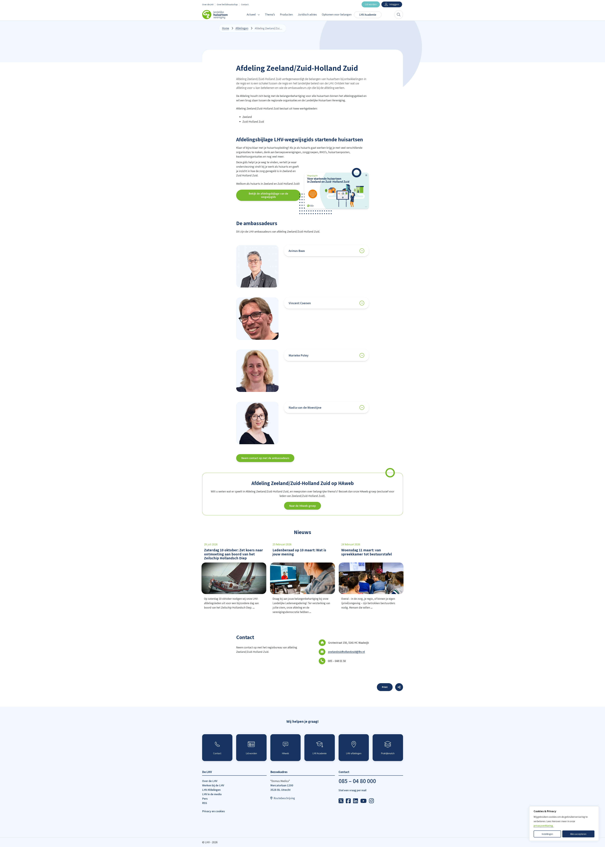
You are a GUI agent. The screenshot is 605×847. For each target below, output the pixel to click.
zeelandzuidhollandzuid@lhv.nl (346, 652)
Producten (286, 14)
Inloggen (394, 4)
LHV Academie (367, 14)
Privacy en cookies (213, 811)
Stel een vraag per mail (352, 790)
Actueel (251, 14)
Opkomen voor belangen (336, 14)
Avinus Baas (297, 251)
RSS (204, 803)
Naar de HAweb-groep (302, 506)
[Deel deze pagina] (399, 687)
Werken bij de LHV (213, 785)
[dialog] (564, 823)
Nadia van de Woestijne (305, 407)
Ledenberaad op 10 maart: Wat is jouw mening (299, 552)
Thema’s (270, 14)
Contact (244, 4)
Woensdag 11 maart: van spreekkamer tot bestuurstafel (366, 552)
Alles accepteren (578, 834)
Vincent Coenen (300, 303)
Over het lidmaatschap (227, 4)
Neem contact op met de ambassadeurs (265, 458)
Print (385, 687)
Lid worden (371, 4)
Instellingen (547, 834)
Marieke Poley (298, 355)
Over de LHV (207, 4)
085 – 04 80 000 (357, 781)
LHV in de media (212, 794)
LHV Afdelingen (211, 790)
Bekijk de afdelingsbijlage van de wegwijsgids (268, 195)
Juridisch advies (307, 14)
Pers (205, 798)
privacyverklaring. (543, 825)
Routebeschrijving (284, 798)
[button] (336, 191)
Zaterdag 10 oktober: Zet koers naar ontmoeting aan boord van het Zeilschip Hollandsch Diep (233, 554)
